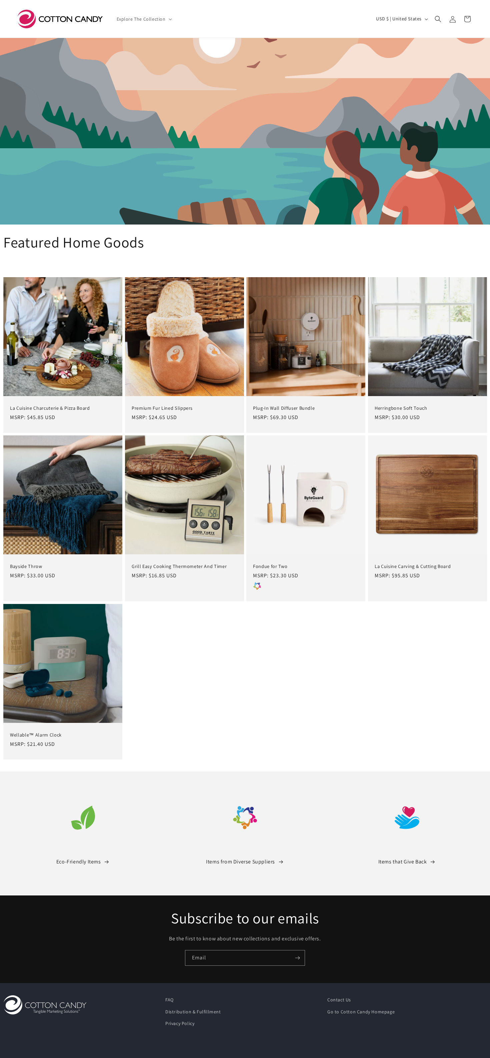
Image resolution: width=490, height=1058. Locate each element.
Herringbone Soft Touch (401, 408)
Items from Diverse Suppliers (240, 861)
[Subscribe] (297, 958)
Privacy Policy (179, 1023)
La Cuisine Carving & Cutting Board (413, 566)
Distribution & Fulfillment (193, 1012)
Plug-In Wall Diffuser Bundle (284, 408)
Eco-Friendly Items (78, 861)
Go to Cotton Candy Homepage (361, 1012)
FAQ (169, 1000)
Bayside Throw (26, 566)
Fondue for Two (270, 566)
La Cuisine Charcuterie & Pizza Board (50, 408)
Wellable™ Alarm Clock (36, 735)
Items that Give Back (402, 861)
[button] (144, 19)
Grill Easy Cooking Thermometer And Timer (179, 566)
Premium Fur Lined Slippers (162, 408)
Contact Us (339, 1000)
